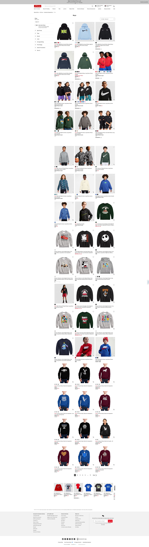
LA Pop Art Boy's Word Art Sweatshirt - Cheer (84, 386)
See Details (103, 524)
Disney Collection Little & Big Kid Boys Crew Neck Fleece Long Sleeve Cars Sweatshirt (63, 252)
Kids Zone (63, 525)
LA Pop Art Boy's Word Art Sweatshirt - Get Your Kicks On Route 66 (64, 414)
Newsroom (77, 520)
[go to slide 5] (76, 3)
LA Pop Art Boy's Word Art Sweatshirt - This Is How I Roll (84, 469)
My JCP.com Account (37, 517)
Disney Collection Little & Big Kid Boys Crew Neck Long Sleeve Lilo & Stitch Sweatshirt (63, 360)
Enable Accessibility (144, 1)
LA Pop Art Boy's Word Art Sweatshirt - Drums (104, 414)
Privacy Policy (60, 542)
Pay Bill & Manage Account (52, 515)
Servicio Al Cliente (36, 531)
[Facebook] (67, 539)
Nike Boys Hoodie (79, 223)
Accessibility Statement (87, 542)
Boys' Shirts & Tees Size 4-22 (57, 509)
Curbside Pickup (64, 517)
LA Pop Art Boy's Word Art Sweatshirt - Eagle (84, 414)
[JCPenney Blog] (74, 539)
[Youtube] (72, 539)
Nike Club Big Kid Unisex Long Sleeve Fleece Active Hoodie (83, 169)
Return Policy (35, 522)
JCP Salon (63, 520)
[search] (93, 6)
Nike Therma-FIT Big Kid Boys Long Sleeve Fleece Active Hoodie (63, 306)
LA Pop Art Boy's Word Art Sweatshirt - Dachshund (104, 386)
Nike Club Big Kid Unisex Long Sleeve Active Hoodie (104, 74)
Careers (76, 517)
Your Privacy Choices (67, 542)
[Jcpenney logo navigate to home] (37, 6)
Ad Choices (73, 544)
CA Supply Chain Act (77, 542)
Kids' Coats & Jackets (43, 509)
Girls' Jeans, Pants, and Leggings (87, 509)
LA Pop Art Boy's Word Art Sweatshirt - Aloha (63, 386)
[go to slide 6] (77, 3)
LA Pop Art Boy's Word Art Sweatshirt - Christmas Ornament (104, 469)
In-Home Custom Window (66, 527)
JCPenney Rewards (37, 518)
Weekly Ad (63, 518)
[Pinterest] (70, 539)
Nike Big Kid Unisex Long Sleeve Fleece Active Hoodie (84, 133)
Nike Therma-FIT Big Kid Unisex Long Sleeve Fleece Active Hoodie (104, 169)
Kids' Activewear (49, 509)
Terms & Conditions (67, 544)
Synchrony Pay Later (37, 525)
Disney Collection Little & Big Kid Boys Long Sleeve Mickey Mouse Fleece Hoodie (104, 279)
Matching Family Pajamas (77, 509)
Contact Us (35, 520)
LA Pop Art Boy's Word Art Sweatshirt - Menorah (63, 442)
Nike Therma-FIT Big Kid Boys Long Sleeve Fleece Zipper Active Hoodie (63, 169)
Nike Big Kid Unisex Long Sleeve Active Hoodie (104, 196)
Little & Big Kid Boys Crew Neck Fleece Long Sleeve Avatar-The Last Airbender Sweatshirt (84, 252)
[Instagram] (65, 539)
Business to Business (79, 515)
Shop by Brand (78, 525)
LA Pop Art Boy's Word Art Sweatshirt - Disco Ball (84, 442)
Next (94, 475)
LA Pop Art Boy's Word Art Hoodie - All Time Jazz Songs (104, 442)
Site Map (77, 527)
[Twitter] (63, 539)
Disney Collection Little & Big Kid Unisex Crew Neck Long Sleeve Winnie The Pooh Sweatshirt (63, 279)
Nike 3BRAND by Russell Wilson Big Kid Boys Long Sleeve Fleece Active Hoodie (63, 45)
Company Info (78, 518)
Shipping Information (37, 523)
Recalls (34, 527)
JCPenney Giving (78, 523)
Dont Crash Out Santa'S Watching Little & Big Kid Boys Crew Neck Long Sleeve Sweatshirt (84, 333)
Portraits (63, 522)
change (47, 26)
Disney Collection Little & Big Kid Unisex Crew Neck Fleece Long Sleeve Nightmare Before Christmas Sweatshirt (104, 252)
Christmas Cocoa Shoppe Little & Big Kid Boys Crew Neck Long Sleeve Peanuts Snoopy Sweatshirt (104, 224)
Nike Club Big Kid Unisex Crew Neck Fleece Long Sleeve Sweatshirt (104, 133)
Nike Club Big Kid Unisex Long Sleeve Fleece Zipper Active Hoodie (63, 104)
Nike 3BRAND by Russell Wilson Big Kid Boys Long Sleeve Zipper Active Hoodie (104, 45)
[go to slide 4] (75, 3)
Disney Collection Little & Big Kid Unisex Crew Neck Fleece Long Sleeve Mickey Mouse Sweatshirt (104, 306)
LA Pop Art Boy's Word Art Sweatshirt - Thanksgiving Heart (63, 469)
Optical (62, 523)
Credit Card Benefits (51, 518)
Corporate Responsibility (80, 522)
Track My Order (36, 515)
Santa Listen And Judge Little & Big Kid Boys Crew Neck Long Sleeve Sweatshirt (83, 306)
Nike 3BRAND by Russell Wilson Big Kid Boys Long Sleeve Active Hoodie (84, 45)
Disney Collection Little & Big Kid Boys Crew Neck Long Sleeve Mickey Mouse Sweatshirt (83, 279)
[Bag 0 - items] (114, 6)
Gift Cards (35, 528)
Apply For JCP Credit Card (52, 517)
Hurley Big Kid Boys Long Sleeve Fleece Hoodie (84, 74)
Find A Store (63, 515)
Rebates (34, 530)
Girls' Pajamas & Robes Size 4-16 (67, 509)
